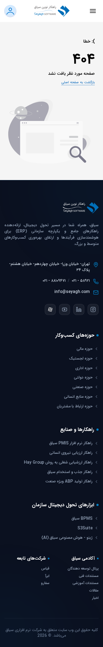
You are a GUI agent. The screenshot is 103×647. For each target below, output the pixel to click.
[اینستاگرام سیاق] (93, 309)
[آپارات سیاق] (50, 309)
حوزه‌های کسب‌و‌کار (74, 335)
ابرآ (47, 576)
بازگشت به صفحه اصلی (78, 82)
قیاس (45, 568)
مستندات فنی (89, 576)
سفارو (45, 583)
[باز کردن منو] (93, 11)
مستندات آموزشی (86, 583)
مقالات (94, 590)
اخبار (95, 598)
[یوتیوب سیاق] (64, 309)
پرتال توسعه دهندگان (83, 568)
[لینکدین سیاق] (78, 309)
